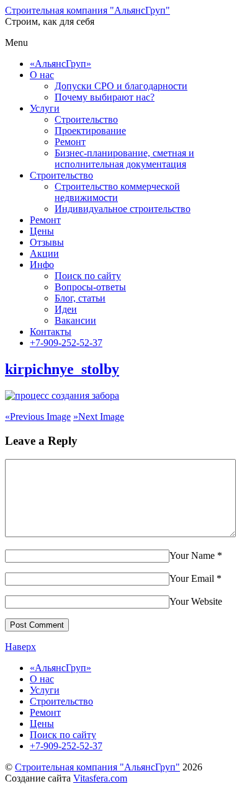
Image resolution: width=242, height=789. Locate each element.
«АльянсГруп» (60, 63)
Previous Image (38, 416)
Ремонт (70, 141)
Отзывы (47, 242)
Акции (44, 253)
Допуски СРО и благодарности (121, 86)
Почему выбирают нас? (105, 97)
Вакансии (75, 320)
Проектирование (90, 130)
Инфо (42, 264)
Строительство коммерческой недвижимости (117, 192)
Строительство (86, 119)
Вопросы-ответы (90, 287)
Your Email (191, 578)
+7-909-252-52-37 (66, 342)
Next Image (98, 416)
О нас (42, 74)
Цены (42, 231)
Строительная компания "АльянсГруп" (97, 767)
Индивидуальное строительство (122, 208)
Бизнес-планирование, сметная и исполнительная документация (124, 158)
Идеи (66, 309)
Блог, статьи (80, 298)
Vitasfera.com (100, 778)
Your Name (192, 555)
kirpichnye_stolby (62, 369)
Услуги (45, 108)
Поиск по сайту (88, 275)
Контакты (50, 331)
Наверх (20, 646)
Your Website (195, 601)
